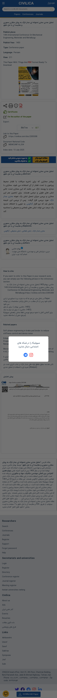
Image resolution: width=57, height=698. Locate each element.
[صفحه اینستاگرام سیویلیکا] (31, 355)
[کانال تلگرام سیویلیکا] (25, 355)
